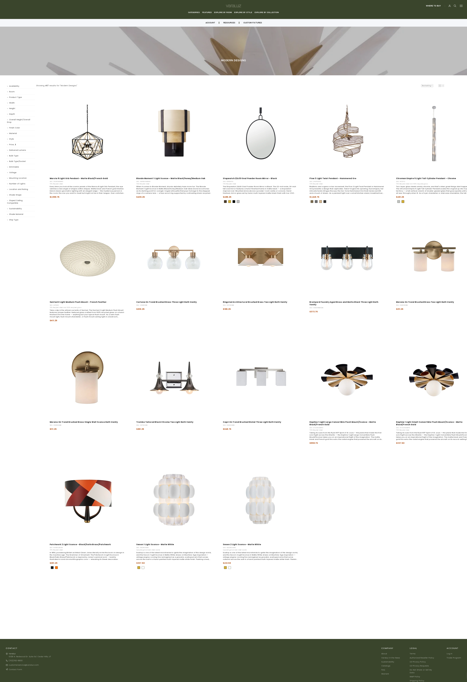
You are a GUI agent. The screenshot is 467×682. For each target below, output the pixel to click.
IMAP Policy (415, 676)
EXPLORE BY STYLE (243, 12)
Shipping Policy (417, 680)
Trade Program (454, 658)
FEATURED (207, 12)
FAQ (383, 670)
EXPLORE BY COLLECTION (267, 12)
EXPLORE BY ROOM (223, 12)
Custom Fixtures (252, 23)
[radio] (225, 201)
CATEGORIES (194, 12)
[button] (440, 85)
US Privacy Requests (419, 666)
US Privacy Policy (418, 662)
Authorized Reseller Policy (422, 658)
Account (210, 23)
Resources (229, 23)
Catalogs (385, 666)
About (384, 653)
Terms (413, 653)
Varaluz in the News (390, 658)
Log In (449, 653)
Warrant (385, 674)
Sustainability (387, 662)
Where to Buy (433, 6)
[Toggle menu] (461, 6)
